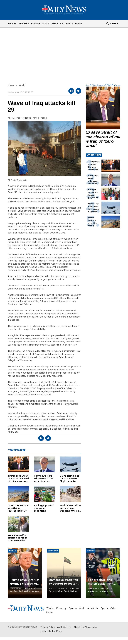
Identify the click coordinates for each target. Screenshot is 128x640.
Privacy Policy (48, 627)
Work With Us (64, 627)
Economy (24, 23)
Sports (69, 23)
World (45, 23)
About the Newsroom (85, 627)
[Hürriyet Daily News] (64, 10)
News (11, 85)
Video (113, 608)
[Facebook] (71, 91)
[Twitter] (78, 91)
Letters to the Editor (52, 631)
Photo (78, 23)
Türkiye (12, 23)
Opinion (35, 23)
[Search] (107, 23)
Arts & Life (57, 23)
